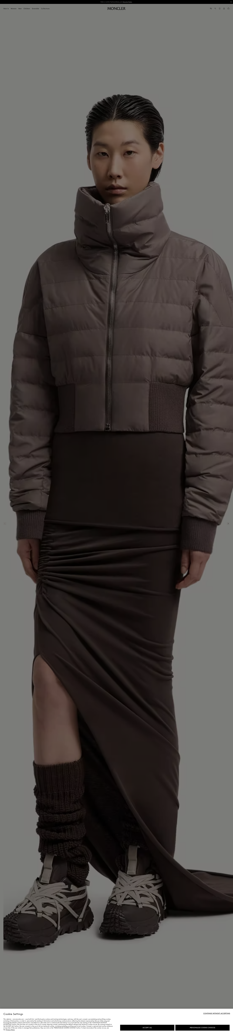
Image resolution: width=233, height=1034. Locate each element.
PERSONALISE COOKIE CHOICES (202, 1028)
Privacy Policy (10, 1030)
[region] (116, 1021)
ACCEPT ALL (147, 1028)
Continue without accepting (216, 1013)
